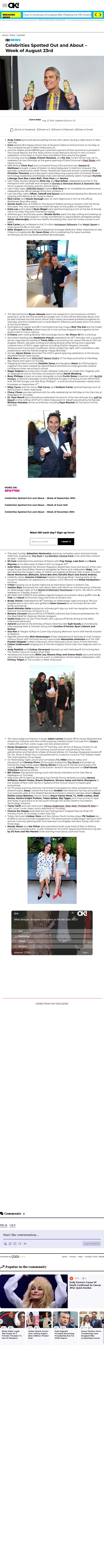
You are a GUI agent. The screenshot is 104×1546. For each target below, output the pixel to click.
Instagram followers (65, 224)
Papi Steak (89, 160)
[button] (5, 6)
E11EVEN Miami (35, 188)
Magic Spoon (90, 224)
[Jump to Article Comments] (11, 129)
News (12, 35)
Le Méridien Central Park (59, 556)
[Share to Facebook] (25, 129)
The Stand (73, 762)
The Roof (37, 556)
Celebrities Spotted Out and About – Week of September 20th (40, 498)
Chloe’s (94, 741)
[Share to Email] (84, 129)
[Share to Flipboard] (62, 129)
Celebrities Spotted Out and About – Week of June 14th (36, 505)
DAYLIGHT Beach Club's (45, 358)
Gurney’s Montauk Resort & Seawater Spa (76, 183)
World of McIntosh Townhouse (55, 590)
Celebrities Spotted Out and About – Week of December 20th (39, 512)
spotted (21, 35)
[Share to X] (43, 129)
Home (5, 35)
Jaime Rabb (35, 119)
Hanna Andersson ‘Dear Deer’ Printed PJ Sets (70, 806)
